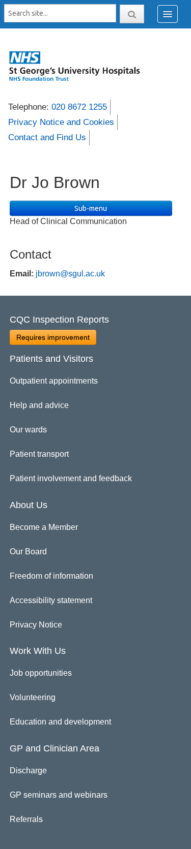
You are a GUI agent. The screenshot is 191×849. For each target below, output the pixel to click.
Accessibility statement (51, 600)
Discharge (28, 770)
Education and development (60, 721)
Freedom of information (51, 576)
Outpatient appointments (54, 380)
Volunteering (33, 697)
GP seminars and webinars (58, 795)
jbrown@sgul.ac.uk (70, 273)
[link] (79, 66)
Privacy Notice (36, 624)
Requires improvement (53, 337)
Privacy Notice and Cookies (61, 122)
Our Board (28, 551)
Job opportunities (41, 673)
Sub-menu (90, 208)
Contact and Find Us (47, 137)
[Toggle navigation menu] (167, 14)
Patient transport (39, 454)
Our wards (28, 429)
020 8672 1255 (79, 107)
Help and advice (39, 405)
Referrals (26, 819)
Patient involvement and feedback (71, 478)
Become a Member (44, 527)
